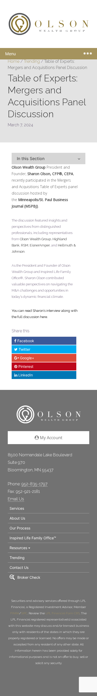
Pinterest (25, 366)
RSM (24, 245)
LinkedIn (25, 375)
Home (13, 61)
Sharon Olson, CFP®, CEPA (50, 173)
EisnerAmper (40, 245)
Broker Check (28, 577)
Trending (32, 61)
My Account (50, 437)
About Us (17, 518)
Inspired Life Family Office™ (33, 538)
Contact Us (19, 567)
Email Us (16, 499)
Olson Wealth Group (29, 167)
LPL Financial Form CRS (63, 613)
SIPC (24, 613)
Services (17, 508)
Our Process (20, 528)
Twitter (24, 349)
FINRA (14, 613)
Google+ (26, 358)
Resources (18, 548)
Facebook (25, 341)
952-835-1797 (34, 483)
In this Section (30, 158)
